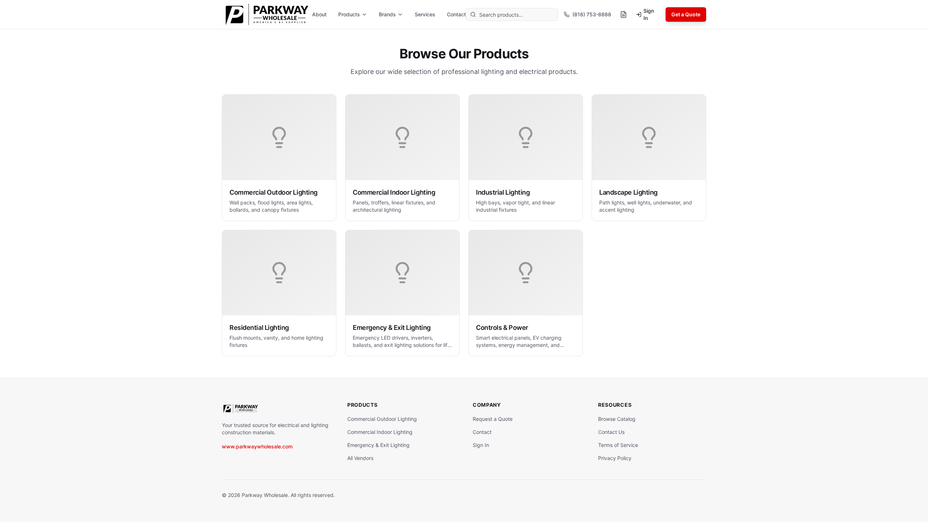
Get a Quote (685, 14)
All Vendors (360, 458)
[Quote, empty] (623, 14)
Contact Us (611, 432)
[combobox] (512, 14)
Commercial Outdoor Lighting (382, 419)
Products (349, 14)
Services (425, 14)
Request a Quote (493, 419)
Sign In (648, 14)
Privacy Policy (614, 458)
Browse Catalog (616, 419)
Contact (456, 14)
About (319, 14)
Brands (387, 14)
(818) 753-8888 (591, 14)
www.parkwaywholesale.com (257, 446)
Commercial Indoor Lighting (380, 432)
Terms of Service (618, 445)
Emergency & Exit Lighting (378, 445)
